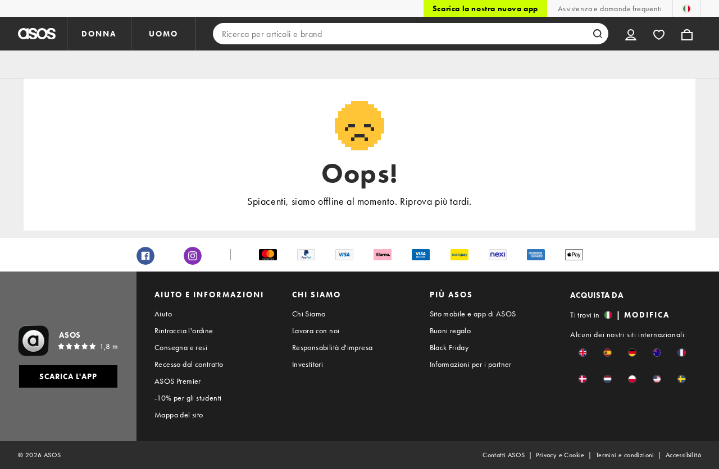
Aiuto (163, 314)
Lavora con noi (316, 330)
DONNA (98, 34)
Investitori (307, 364)
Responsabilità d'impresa (332, 347)
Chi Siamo (309, 314)
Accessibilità (683, 454)
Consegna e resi (180, 347)
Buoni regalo (450, 330)
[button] (583, 352)
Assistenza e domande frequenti (610, 8)
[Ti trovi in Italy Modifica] (686, 8)
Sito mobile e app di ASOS (473, 314)
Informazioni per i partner (471, 364)
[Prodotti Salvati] (659, 33)
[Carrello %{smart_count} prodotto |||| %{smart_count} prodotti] (687, 33)
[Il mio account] (631, 33)
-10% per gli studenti (187, 398)
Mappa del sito (178, 415)
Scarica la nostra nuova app (485, 8)
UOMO (163, 34)
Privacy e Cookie (560, 454)
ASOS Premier (177, 381)
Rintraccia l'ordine (183, 330)
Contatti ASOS (504, 454)
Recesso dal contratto (188, 364)
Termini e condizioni (625, 454)
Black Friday (449, 347)
